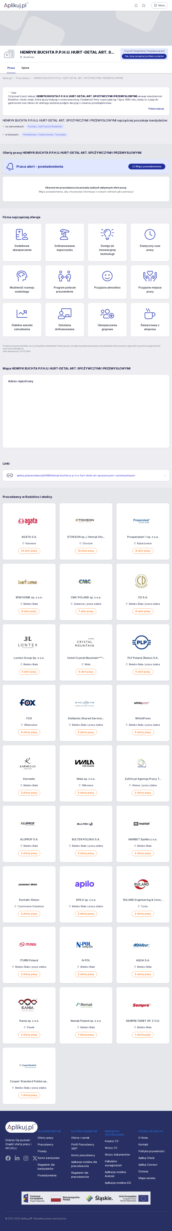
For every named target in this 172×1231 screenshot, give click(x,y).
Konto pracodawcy (83, 1155)
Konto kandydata (48, 1158)
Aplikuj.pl (7, 78)
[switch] (146, 166)
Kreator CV (112, 1141)
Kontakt (143, 1144)
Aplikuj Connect (147, 1164)
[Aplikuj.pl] (21, 1127)
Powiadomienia (47, 1175)
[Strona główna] (16, 5)
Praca (11, 67)
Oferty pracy (45, 1137)
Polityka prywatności (151, 1151)
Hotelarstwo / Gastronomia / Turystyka (44, 134)
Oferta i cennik (80, 1137)
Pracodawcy (23, 78)
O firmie (143, 1137)
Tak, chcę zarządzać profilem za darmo (144, 56)
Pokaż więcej (156, 108)
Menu (161, 5)
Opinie (25, 67)
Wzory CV (111, 1148)
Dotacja (143, 1171)
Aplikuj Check (146, 1158)
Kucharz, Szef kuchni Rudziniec (45, 126)
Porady (42, 1151)
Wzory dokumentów (117, 1154)
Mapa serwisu (146, 1178)
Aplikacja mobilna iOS (118, 1182)
